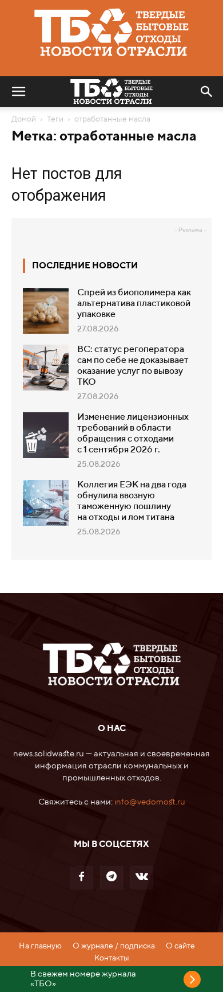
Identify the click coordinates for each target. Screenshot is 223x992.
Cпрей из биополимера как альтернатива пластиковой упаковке (134, 303)
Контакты (111, 958)
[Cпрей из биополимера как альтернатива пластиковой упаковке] (46, 311)
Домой (23, 119)
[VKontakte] (141, 877)
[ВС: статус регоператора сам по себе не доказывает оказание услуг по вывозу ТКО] (46, 367)
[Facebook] (81, 877)
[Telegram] (111, 877)
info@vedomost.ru (149, 802)
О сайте (180, 946)
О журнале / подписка (114, 946)
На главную (40, 946)
